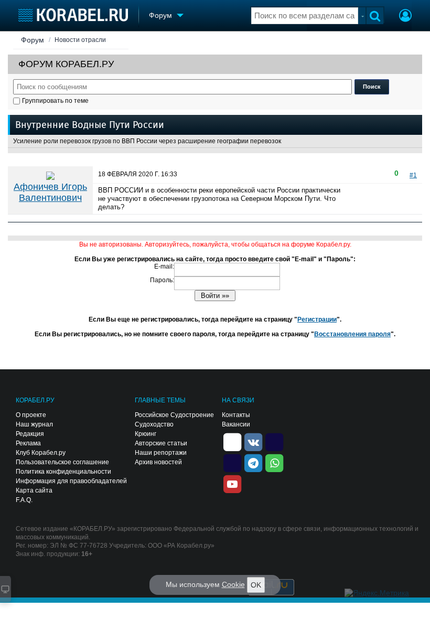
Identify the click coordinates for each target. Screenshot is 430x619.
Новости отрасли (80, 40)
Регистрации (317, 319)
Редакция (30, 433)
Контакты (236, 415)
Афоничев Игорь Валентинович (50, 192)
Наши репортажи (161, 452)
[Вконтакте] (253, 441)
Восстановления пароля (352, 334)
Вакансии (236, 424)
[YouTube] (232, 483)
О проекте (31, 415)
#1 (413, 175)
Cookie (233, 584)
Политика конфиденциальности (63, 471)
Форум (32, 40)
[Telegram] (253, 462)
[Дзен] (232, 441)
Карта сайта (34, 490)
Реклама (28, 443)
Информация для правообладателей (71, 481)
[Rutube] (274, 441)
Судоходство (154, 424)
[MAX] (232, 462)
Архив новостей (158, 462)
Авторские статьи (161, 443)
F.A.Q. (24, 500)
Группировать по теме (55, 100)
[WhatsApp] (274, 462)
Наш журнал (34, 424)
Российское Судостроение (174, 415)
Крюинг (145, 433)
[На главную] (73, 15)
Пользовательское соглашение (62, 462)
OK (256, 585)
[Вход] (405, 17)
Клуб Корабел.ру (41, 452)
